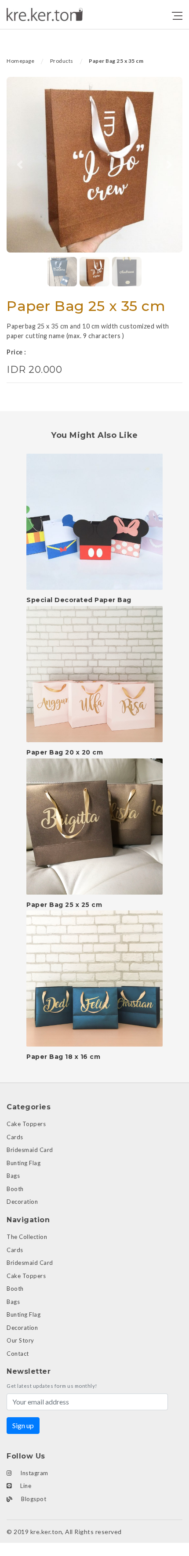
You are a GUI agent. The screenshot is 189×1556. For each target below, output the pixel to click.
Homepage (20, 61)
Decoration (22, 1201)
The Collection (27, 1236)
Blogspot (33, 1498)
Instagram (33, 1473)
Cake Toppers (26, 1123)
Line (25, 1485)
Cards (15, 1137)
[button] (20, 165)
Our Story (20, 1340)
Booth (15, 1188)
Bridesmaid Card (30, 1149)
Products (61, 61)
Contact (18, 1353)
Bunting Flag (23, 1162)
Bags (13, 1175)
